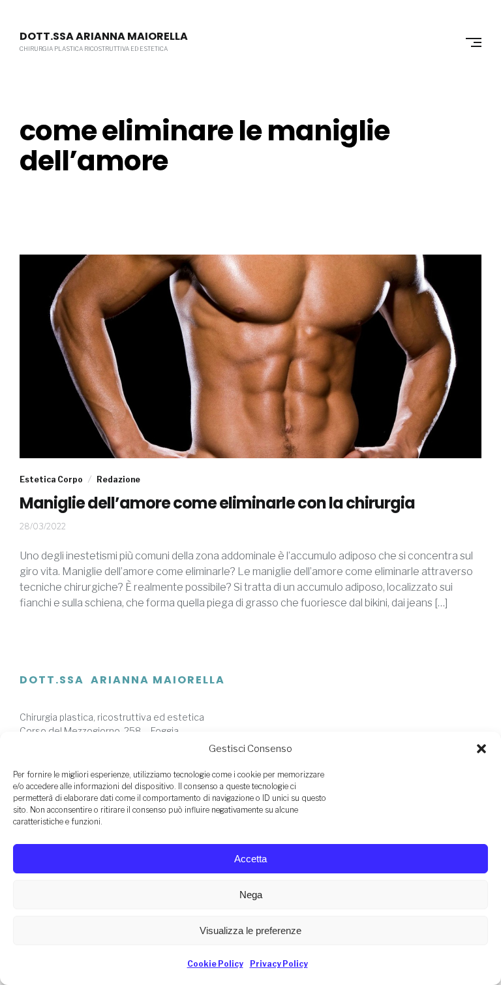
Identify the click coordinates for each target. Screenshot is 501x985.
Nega (250, 894)
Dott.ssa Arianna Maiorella (104, 36)
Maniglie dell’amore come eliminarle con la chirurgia (217, 503)
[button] (481, 748)
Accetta (250, 858)
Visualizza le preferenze (250, 930)
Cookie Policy (215, 964)
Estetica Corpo (51, 479)
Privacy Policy (279, 964)
